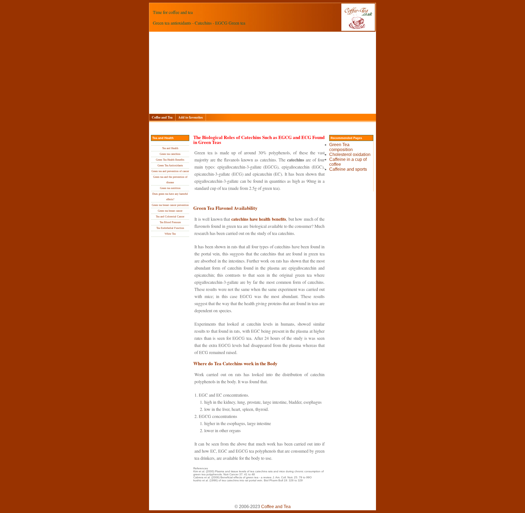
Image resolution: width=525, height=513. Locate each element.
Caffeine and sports (348, 169)
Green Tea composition (341, 147)
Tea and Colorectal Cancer (170, 216)
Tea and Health (170, 148)
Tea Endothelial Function (170, 227)
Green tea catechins (170, 153)
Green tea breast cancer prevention (170, 205)
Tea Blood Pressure (170, 222)
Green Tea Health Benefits (170, 159)
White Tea (170, 233)
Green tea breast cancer (170, 210)
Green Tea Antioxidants (170, 165)
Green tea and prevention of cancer (170, 171)
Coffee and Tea (162, 117)
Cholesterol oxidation (350, 154)
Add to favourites (190, 117)
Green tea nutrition (170, 188)
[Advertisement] (313, 72)
